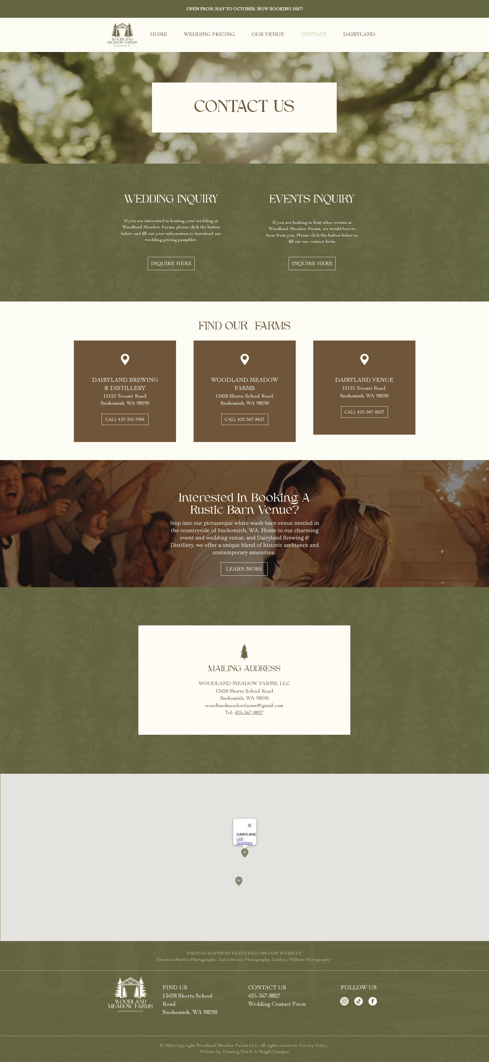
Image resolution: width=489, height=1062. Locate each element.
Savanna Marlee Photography (186, 959)
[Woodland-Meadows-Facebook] (372, 1001)
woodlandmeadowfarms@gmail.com (244, 705)
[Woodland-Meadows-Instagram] (344, 1001)
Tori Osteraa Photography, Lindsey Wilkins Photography (274, 959)
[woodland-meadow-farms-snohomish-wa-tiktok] (358, 1001)
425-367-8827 (264, 995)
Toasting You (235, 1051)
